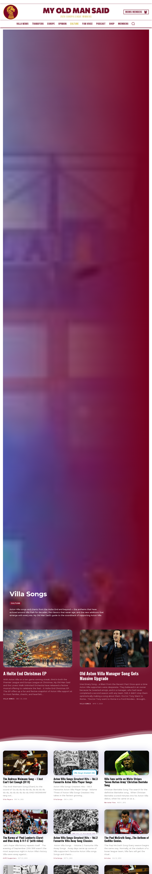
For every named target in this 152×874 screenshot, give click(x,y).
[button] (133, 23)
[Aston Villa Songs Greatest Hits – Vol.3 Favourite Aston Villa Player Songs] (76, 763)
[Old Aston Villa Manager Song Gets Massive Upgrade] (114, 649)
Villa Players (8, 799)
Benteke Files (110, 802)
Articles (107, 858)
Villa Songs (8, 699)
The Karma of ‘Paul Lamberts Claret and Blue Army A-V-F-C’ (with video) (23, 839)
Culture (15, 603)
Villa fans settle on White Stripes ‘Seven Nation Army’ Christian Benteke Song (126, 782)
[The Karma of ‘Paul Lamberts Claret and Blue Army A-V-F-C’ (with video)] (25, 821)
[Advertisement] (76, 720)
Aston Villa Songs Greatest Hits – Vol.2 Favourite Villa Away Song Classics (76, 839)
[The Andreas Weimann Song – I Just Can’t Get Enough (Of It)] (25, 763)
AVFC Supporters (10, 858)
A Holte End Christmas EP (24, 673)
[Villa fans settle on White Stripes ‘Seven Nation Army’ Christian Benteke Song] (126, 763)
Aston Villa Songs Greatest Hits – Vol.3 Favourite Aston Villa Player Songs (76, 780)
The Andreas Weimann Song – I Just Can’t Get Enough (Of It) (23, 780)
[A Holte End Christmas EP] (37, 649)
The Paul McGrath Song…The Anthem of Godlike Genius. (126, 839)
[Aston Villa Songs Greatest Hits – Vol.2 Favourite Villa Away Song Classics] (76, 821)
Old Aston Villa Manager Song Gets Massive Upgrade (109, 675)
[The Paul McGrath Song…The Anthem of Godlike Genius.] (126, 821)
